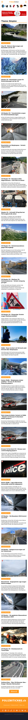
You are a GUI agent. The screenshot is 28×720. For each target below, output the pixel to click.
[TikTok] (11, 710)
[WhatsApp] (19, 710)
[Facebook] (3, 710)
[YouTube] (17, 710)
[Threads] (14, 710)
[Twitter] (5, 710)
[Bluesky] (22, 710)
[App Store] (25, 710)
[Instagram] (8, 710)
